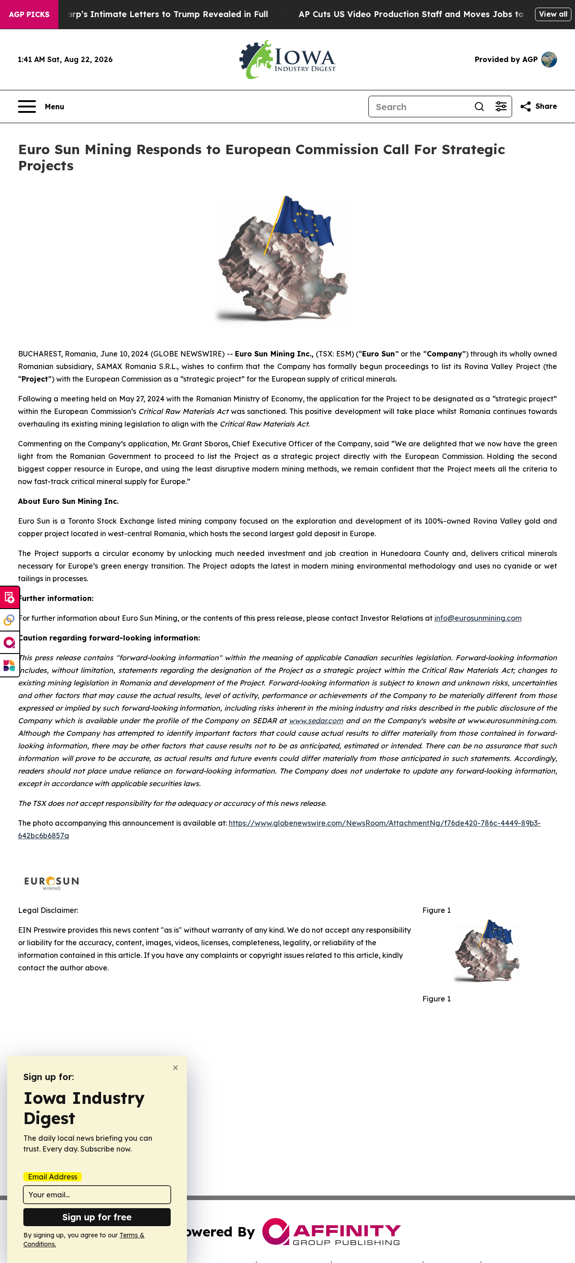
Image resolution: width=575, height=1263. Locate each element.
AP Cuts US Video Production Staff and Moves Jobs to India (423, 14)
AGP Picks (29, 14)
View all (553, 13)
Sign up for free (97, 1217)
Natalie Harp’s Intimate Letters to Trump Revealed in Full (147, 14)
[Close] (175, 1067)
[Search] (479, 106)
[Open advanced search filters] (501, 106)
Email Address (52, 1176)
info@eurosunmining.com (478, 618)
